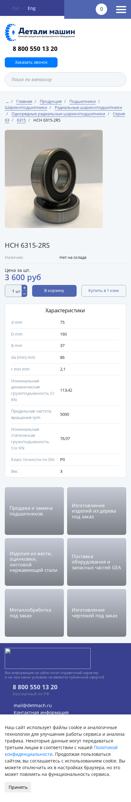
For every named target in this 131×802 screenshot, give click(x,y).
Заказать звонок (31, 62)
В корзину (54, 290)
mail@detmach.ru (33, 705)
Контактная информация (41, 712)
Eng (32, 8)
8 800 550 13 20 (35, 48)
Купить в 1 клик (103, 290)
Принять (18, 787)
